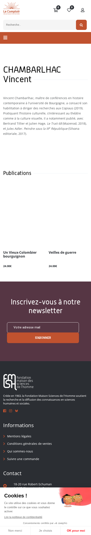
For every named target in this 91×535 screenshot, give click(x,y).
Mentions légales (19, 436)
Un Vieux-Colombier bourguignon (20, 255)
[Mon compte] (83, 10)
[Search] (81, 25)
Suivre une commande (23, 459)
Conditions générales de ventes (29, 444)
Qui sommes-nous (20, 451)
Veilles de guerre (62, 253)
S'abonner (43, 337)
